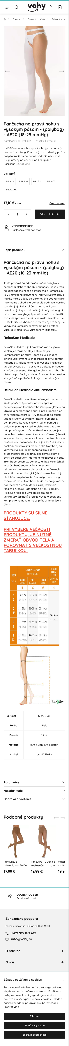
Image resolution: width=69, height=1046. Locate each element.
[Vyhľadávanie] (16, 7)
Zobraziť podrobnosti (35, 1034)
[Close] (64, 979)
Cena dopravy (57, 203)
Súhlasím (34, 1016)
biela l (37, 181)
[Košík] (59, 7)
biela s (10, 181)
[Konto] (50, 7)
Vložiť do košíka (50, 214)
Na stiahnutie (13, 790)
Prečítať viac (11, 1007)
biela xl (51, 181)
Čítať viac (24, 164)
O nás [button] (10, 962)
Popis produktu (14, 250)
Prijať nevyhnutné (35, 1025)
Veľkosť (9, 174)
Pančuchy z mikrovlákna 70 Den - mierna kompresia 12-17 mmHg (16, 867)
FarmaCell (50, 140)
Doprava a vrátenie (17, 799)
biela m (23, 181)
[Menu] (7, 7)
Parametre (11, 782)
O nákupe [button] (13, 951)
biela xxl (11, 189)
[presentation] (7, 71)
